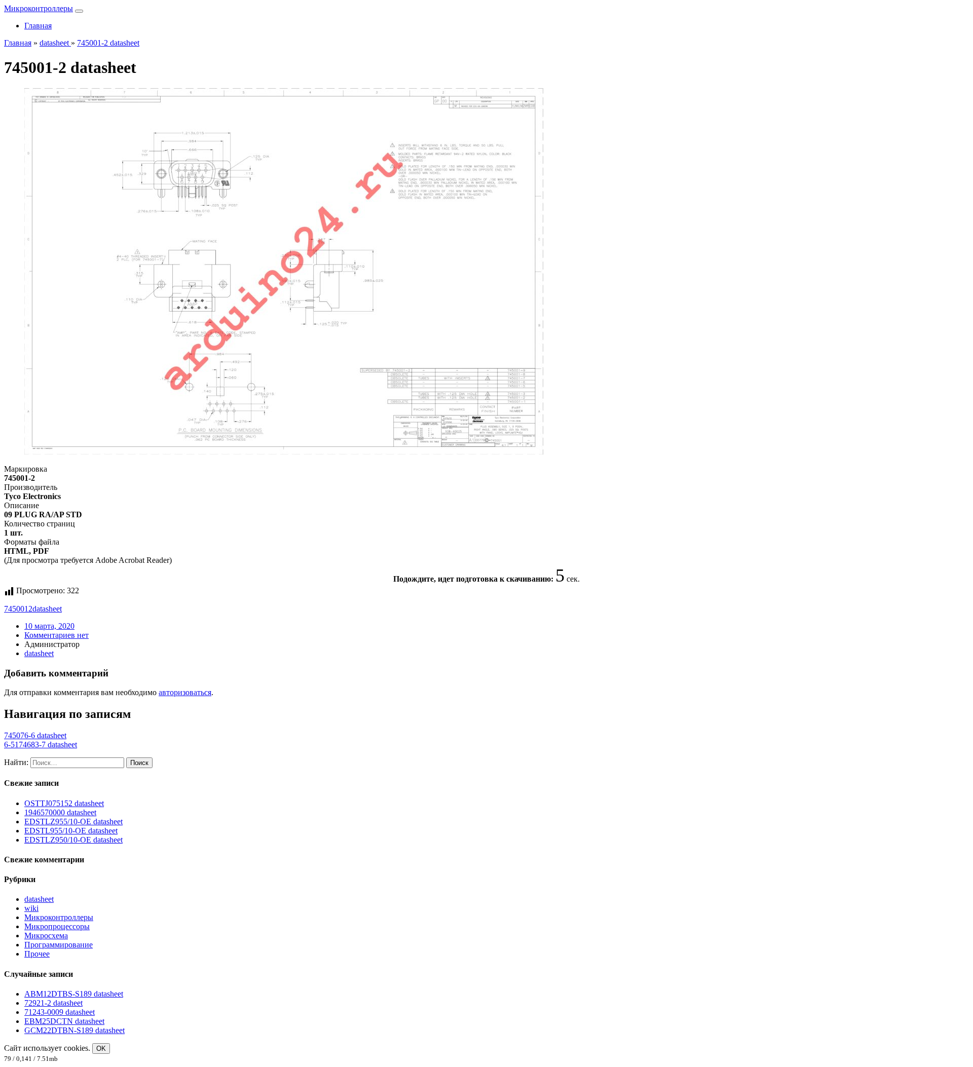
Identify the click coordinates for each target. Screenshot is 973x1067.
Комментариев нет (56, 635)
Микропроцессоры (57, 926)
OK (101, 1048)
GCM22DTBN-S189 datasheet (74, 1030)
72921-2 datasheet (53, 1003)
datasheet (47, 608)
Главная (38, 25)
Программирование (58, 944)
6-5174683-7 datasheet (40, 744)
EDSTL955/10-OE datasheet (71, 830)
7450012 (18, 608)
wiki (31, 908)
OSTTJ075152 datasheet (64, 803)
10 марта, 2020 (49, 626)
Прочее (37, 953)
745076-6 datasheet (35, 735)
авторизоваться (185, 692)
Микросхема (46, 935)
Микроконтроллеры (38, 8)
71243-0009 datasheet (59, 1012)
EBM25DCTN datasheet (64, 1021)
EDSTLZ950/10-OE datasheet (73, 839)
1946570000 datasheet (60, 812)
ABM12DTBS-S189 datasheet (73, 993)
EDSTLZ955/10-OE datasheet (73, 821)
